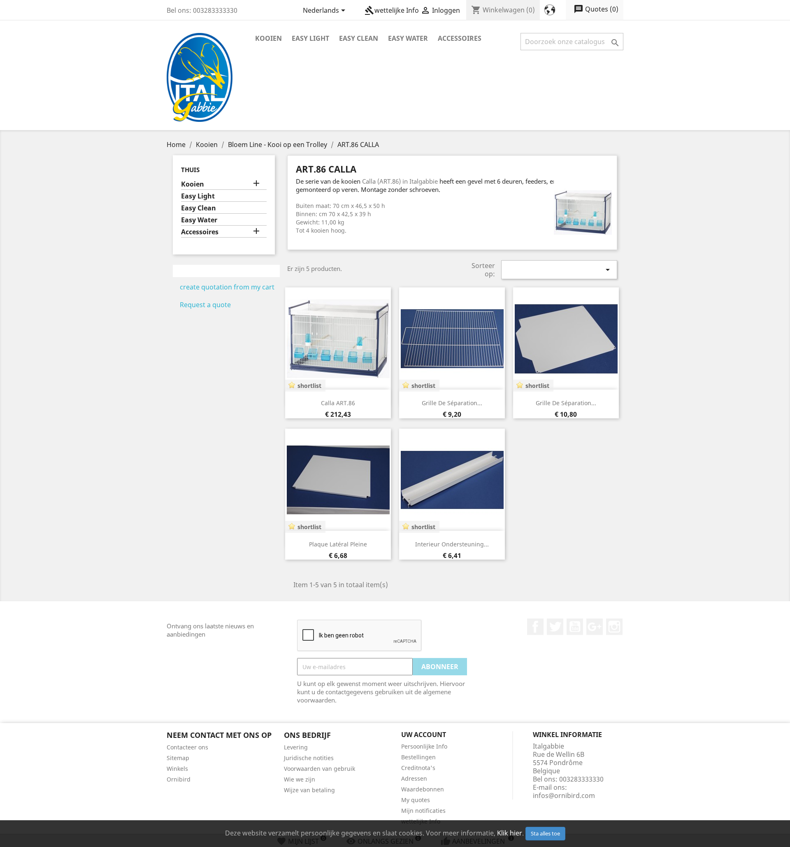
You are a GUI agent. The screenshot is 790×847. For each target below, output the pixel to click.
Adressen (414, 778)
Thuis (190, 170)
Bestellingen (418, 757)
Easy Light (310, 38)
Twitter (555, 626)
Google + (594, 626)
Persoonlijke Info (424, 746)
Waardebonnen (422, 789)
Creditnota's (418, 768)
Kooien (268, 38)
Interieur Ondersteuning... (452, 544)
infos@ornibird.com (564, 795)
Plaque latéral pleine (338, 544)
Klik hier (509, 833)
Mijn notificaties (423, 810)
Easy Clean (358, 38)
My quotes (415, 800)
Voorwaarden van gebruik (319, 768)
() (596, 9)
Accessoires (459, 38)
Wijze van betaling (309, 790)
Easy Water (408, 38)
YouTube (575, 626)
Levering (296, 747)
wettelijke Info (392, 10)
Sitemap (178, 758)
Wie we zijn (299, 779)
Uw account (423, 734)
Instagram (614, 626)
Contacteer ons (187, 747)
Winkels (177, 768)
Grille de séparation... (452, 403)
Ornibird (179, 779)
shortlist (309, 386)
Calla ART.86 (338, 403)
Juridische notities (309, 758)
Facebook (535, 626)
